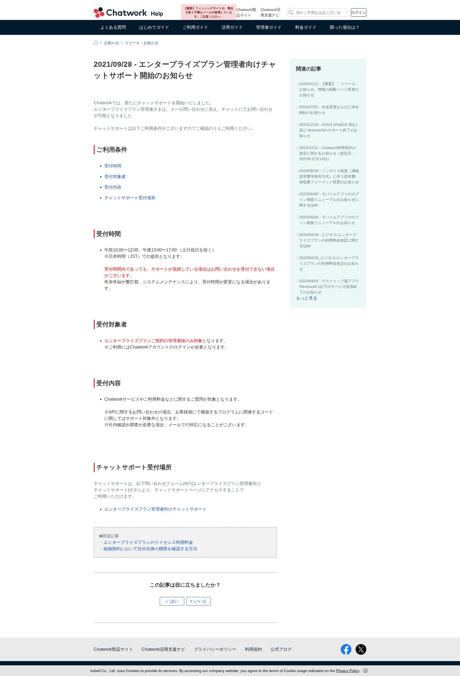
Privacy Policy (347, 671)
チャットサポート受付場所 (129, 198)
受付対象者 (115, 176)
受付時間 (112, 166)
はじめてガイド (154, 27)
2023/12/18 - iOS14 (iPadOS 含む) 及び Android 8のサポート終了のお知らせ (328, 130)
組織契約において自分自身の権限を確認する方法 (150, 548)
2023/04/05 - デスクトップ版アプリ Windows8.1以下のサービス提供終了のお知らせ (329, 286)
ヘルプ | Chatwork (96, 42)
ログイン (358, 12)
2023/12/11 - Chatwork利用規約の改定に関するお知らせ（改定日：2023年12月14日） (327, 153)
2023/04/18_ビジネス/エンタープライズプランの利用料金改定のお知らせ (329, 263)
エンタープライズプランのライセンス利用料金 (148, 542)
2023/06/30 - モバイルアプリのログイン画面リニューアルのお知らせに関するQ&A (329, 199)
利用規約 (253, 649)
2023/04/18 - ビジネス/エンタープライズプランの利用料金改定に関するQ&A (329, 240)
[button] (172, 601)
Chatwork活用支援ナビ (270, 12)
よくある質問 (113, 27)
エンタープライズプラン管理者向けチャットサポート (155, 509)
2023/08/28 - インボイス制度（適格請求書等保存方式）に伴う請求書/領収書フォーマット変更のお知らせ (329, 176)
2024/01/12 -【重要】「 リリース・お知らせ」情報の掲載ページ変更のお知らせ (329, 89)
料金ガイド (306, 27)
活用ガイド (232, 27)
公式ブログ (281, 649)
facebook (346, 649)
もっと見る (306, 298)
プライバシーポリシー (215, 649)
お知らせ (111, 43)
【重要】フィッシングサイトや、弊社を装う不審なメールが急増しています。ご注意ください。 (208, 12)
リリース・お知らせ (141, 43)
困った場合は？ (345, 27)
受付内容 (112, 187)
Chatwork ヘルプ (128, 12)
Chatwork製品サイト (246, 12)
